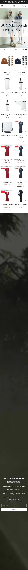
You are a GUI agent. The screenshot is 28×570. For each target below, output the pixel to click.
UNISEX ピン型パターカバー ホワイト (20, 115)
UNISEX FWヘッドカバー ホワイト (21, 93)
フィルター (5, 49)
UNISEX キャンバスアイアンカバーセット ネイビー (21, 71)
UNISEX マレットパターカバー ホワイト (7, 136)
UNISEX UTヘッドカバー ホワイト (7, 115)
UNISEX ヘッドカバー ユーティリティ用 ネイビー (21, 181)
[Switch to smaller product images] (26, 49)
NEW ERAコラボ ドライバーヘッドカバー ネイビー (21, 205)
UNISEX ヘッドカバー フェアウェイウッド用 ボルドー (7, 181)
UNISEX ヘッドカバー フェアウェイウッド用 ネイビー (20, 160)
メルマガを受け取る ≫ (14, 509)
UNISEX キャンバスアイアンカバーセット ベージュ (7, 71)
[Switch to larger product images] (23, 49)
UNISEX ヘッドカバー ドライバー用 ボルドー (7, 160)
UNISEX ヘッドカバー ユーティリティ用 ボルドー (7, 205)
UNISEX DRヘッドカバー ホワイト (7, 93)
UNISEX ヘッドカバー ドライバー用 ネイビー (20, 136)
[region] (14, 28)
